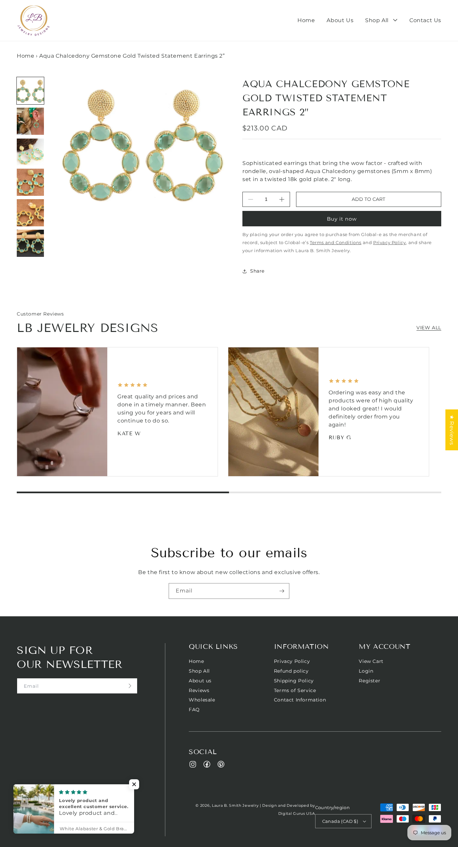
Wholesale (202, 700)
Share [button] (257, 271)
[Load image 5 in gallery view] (30, 212)
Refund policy (291, 671)
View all (428, 328)
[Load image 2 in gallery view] (30, 121)
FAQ (194, 710)
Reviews (199, 690)
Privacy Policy (292, 661)
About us (200, 681)
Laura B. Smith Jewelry (235, 805)
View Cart (371, 661)
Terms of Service (295, 690)
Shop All (199, 671)
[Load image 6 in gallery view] (30, 243)
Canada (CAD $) (340, 821)
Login (366, 671)
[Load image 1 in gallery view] (30, 90)
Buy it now (342, 219)
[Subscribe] (281, 591)
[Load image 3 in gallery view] (30, 151)
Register (369, 681)
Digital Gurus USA (296, 813)
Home (25, 56)
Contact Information (300, 700)
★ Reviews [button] (452, 430)
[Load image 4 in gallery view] (30, 182)
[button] (381, 20)
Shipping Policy (294, 681)
